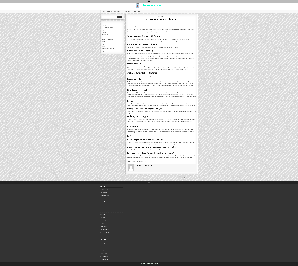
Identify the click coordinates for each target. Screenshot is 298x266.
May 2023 (102, 214)
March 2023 (103, 220)
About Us (109, 11)
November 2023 (104, 195)
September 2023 (104, 201)
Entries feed (103, 253)
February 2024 (104, 189)
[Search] (149, 1)
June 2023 (103, 211)
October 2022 (103, 235)
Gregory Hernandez (157, 22)
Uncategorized (161, 16)
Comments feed (104, 256)
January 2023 (103, 226)
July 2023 (102, 208)
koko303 (104, 37)
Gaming (140, 161)
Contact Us (117, 11)
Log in (102, 250)
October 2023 (103, 198)
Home (103, 11)
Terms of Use (136, 11)
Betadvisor (135, 161)
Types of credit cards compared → (189, 177)
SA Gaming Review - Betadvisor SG (161, 19)
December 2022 (104, 229)
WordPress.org (104, 259)
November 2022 (104, 232)
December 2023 (104, 192)
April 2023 (103, 217)
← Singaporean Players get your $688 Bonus (137, 177)
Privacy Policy (126, 11)
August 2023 (103, 205)
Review (144, 161)
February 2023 (104, 223)
